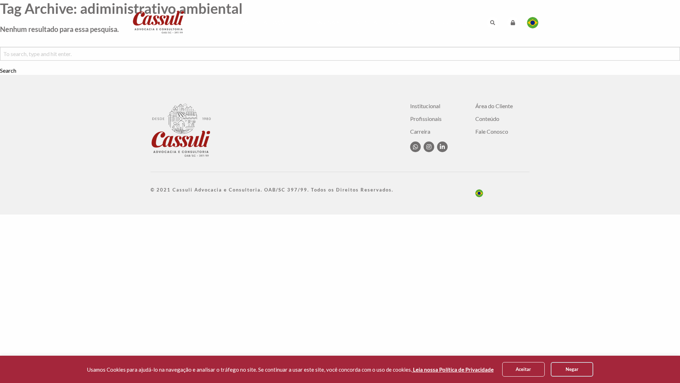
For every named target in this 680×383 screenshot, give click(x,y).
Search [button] (8, 70)
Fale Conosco (450, 23)
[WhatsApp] (415, 146)
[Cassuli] (159, 21)
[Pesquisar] (492, 22)
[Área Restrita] (512, 22)
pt (479, 193)
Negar (572, 369)
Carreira (364, 23)
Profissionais (320, 23)
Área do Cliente (494, 106)
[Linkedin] (442, 146)
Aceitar (523, 369)
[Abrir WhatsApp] (662, 365)
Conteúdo (403, 23)
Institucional (231, 23)
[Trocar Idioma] (532, 22)
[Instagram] (429, 146)
